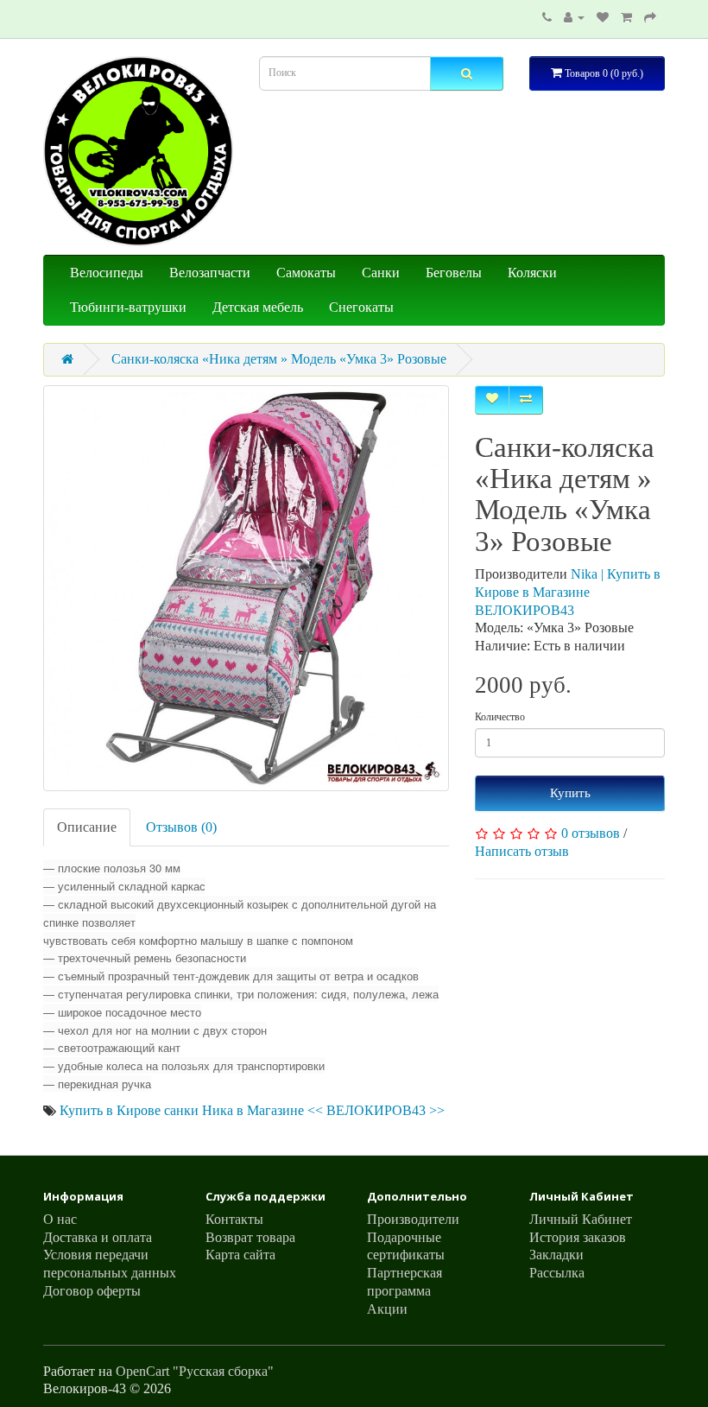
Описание (87, 827)
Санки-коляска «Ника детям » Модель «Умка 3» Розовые (278, 359)
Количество (500, 717)
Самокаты (306, 272)
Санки (381, 272)
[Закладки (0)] (603, 17)
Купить (570, 793)
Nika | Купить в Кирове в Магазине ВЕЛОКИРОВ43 (568, 592)
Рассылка (557, 1272)
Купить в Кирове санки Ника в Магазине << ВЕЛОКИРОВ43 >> (252, 1110)
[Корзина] (626, 17)
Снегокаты (361, 307)
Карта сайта (240, 1254)
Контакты (234, 1219)
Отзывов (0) (181, 827)
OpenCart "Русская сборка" (195, 1371)
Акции (387, 1309)
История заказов (577, 1237)
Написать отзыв (522, 851)
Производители (413, 1219)
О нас (60, 1219)
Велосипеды (106, 272)
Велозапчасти (209, 272)
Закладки (556, 1254)
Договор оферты (92, 1290)
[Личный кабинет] (574, 17)
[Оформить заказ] (650, 17)
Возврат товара (250, 1237)
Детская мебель (257, 307)
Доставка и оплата (97, 1237)
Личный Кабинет (580, 1219)
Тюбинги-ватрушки (128, 307)
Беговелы (454, 272)
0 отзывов (590, 833)
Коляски (532, 272)
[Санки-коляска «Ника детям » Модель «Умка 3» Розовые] (246, 588)
